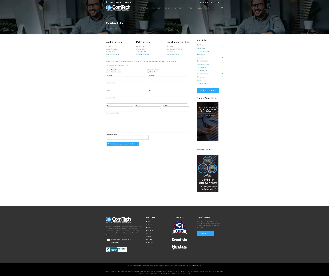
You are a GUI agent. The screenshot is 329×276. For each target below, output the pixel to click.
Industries (188, 8)
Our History (200, 45)
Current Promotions (203, 83)
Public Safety (157, 8)
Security (148, 233)
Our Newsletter (202, 70)
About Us (199, 8)
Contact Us (209, 8)
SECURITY (168, 8)
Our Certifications (202, 61)
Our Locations (201, 67)
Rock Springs (128, 2)
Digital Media (201, 48)
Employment (201, 54)
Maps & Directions (112, 54)
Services (178, 8)
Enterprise (144, 8)
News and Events (202, 74)
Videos (199, 80)
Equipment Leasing (203, 64)
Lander (117, 2)
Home (107, 29)
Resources (200, 77)
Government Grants (203, 51)
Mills (121, 2)
